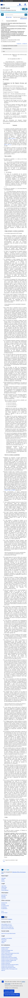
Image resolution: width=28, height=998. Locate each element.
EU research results (5, 905)
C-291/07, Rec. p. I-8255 (9, 490)
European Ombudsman (5, 963)
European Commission (5, 951)
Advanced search (23, 18)
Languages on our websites (6, 938)
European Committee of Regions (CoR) (8, 960)
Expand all (19, 43)
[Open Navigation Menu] (2, 14)
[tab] (14, 46)
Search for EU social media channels (8, 933)
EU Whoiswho (4, 907)
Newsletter (3, 896)
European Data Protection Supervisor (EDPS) (9, 964)
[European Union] (4, 917)
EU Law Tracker (4, 912)
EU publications (4, 908)
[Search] (26, 15)
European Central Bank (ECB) (6, 954)
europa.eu (10, 919)
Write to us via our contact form (7, 927)
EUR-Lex (5, 8)
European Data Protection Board (7, 966)
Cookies (2, 942)
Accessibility (3, 888)
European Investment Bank (6, 961)
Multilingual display (7, 48)
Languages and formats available (10, 45)
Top (4, 861)
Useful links (3, 897)
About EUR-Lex (4, 895)
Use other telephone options (6, 925)
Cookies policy (4, 887)
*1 (20, 58)
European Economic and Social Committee (9, 958)
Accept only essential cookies (12, 994)
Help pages (3, 878)
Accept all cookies (9, 991)
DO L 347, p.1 (7, 144)
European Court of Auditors (6, 956)
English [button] (25, 5)
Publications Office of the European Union (9, 968)
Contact (2, 879)
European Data (4, 902)
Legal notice (3, 885)
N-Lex (2, 911)
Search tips (9, 17)
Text (4, 51)
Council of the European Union (7, 950)
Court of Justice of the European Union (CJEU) (10, 953)
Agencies (3, 970)
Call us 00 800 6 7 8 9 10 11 (6, 924)
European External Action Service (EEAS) (9, 957)
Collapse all (25, 43)
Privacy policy (4, 939)
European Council (4, 948)
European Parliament (5, 947)
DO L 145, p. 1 (12, 138)
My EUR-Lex (19, 5)
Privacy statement (4, 890)
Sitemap (3, 881)
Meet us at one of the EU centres (7, 928)
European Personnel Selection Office (8, 967)
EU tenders (3, 904)
